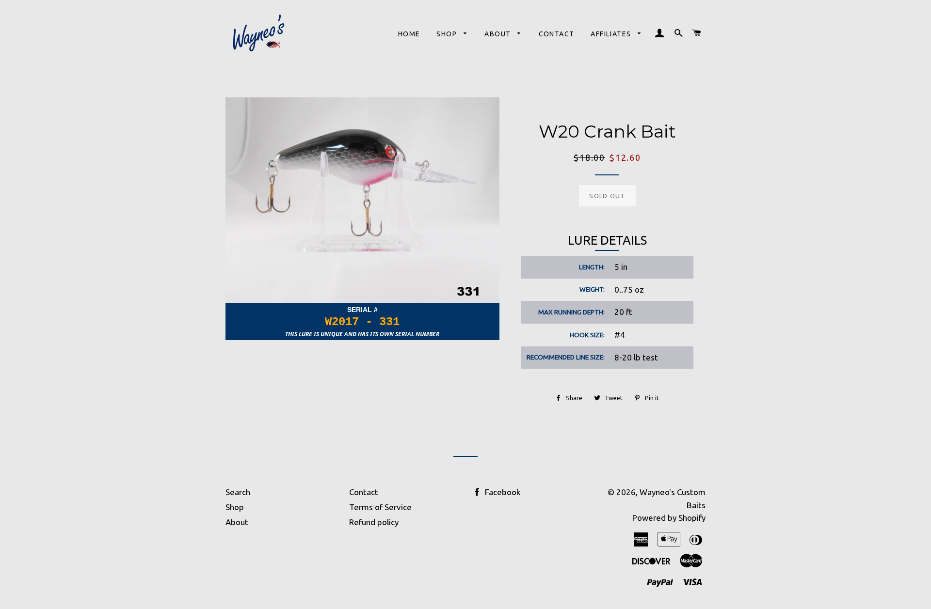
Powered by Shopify (669, 517)
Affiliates (612, 34)
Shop (447, 34)
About (498, 34)
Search (237, 492)
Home (409, 34)
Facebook (502, 492)
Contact (557, 34)
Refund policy (374, 522)
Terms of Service (380, 507)
